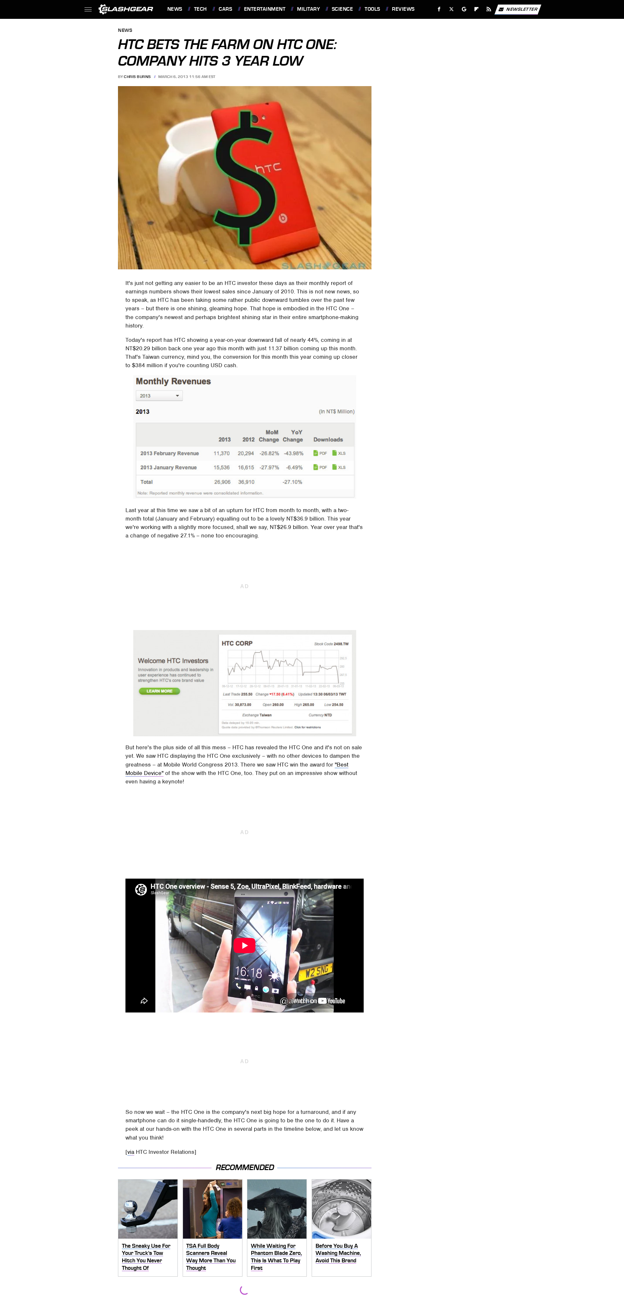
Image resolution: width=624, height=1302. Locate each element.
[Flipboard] (476, 9)
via (130, 1151)
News (174, 9)
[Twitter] (451, 9)
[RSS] (488, 9)
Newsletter (522, 8)
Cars (225, 9)
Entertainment (264, 9)
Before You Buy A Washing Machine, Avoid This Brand (338, 1253)
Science (342, 9)
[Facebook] (439, 9)
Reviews (403, 9)
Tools (372, 9)
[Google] (464, 9)
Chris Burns (137, 76)
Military (308, 9)
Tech (200, 9)
